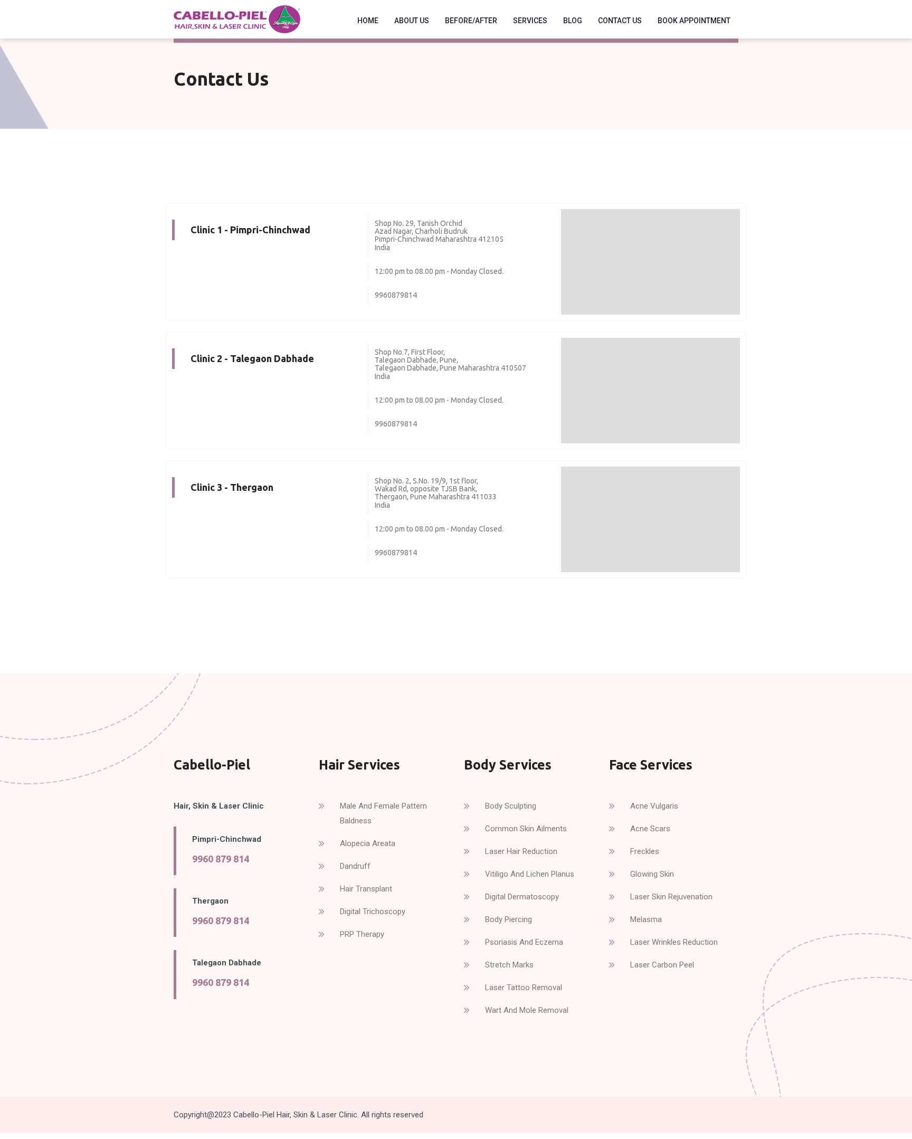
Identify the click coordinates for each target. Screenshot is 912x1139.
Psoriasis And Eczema (524, 942)
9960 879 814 (220, 858)
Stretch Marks (509, 965)
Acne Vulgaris (654, 806)
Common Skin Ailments (526, 828)
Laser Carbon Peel (662, 965)
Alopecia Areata (367, 843)
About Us (411, 20)
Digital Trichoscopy (372, 911)
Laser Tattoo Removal (523, 987)
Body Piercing (508, 919)
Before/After (471, 20)
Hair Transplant (366, 889)
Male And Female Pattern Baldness (383, 813)
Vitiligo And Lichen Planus (529, 874)
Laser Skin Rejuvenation (671, 896)
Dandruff (355, 866)
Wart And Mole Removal (526, 1010)
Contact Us (620, 20)
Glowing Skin (652, 874)
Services (530, 20)
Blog (572, 20)
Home (367, 20)
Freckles (644, 851)
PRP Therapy (362, 934)
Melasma (646, 919)
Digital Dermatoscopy (522, 896)
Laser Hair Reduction (521, 851)
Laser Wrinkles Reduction (674, 942)
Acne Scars (650, 828)
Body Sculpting (510, 806)
